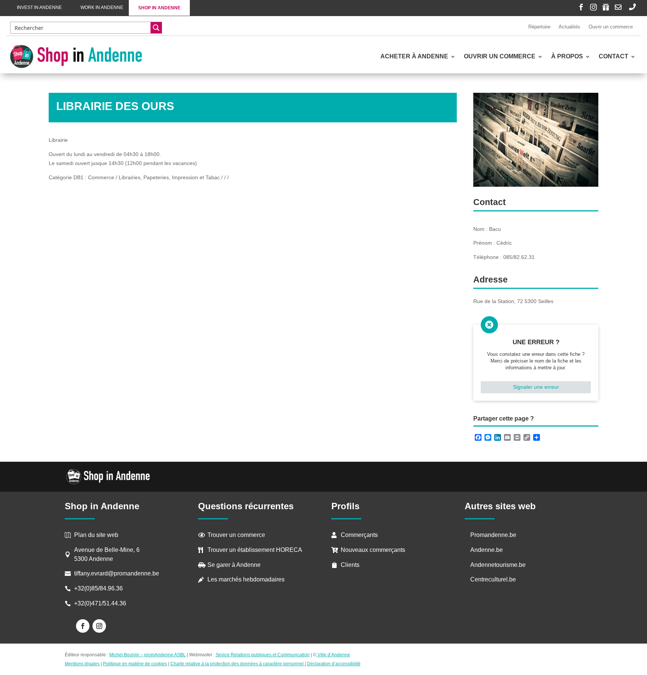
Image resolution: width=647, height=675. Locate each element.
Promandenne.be (493, 535)
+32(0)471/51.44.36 (101, 603)
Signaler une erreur (536, 387)
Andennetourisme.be (498, 565)
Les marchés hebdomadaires (246, 579)
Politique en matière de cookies (135, 663)
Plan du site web (96, 535)
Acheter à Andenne (414, 56)
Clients (350, 565)
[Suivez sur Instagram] (99, 626)
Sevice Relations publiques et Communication (263, 654)
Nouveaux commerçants (373, 550)
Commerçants (359, 535)
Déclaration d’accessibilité (334, 663)
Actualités (569, 27)
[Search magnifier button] (156, 27)
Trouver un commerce (236, 535)
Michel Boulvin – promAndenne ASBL (147, 654)
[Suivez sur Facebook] (82, 626)
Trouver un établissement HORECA (254, 550)
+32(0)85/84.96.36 (98, 588)
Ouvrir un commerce (611, 27)
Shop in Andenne (159, 7)
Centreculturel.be (493, 579)
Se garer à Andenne (234, 565)
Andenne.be (486, 550)
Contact (613, 56)
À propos (567, 56)
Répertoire (539, 27)
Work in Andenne (102, 7)
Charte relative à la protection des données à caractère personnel (237, 663)
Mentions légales (82, 663)
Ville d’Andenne (334, 654)
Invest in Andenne (39, 7)
